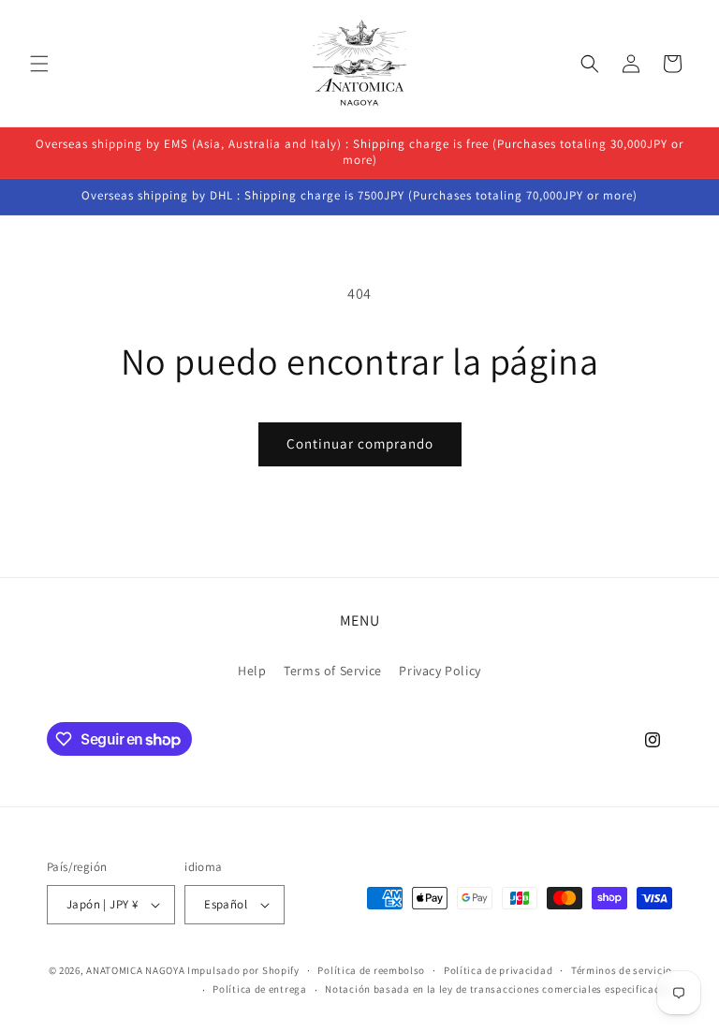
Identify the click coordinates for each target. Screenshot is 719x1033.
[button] (39, 63)
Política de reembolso (371, 970)
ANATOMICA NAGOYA (135, 970)
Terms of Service (333, 670)
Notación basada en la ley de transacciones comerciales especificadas (498, 989)
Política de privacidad (498, 970)
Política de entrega (259, 989)
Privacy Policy (439, 670)
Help (252, 670)
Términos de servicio (621, 970)
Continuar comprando (359, 443)
